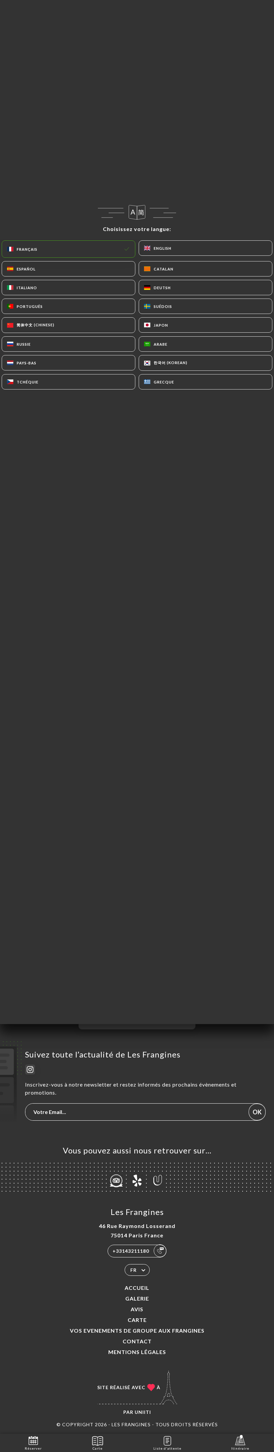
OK (257, 1112)
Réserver (33, 1448)
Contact (137, 1341)
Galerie (137, 1298)
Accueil (137, 1288)
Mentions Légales (137, 1352)
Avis (137, 1309)
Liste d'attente (167, 1448)
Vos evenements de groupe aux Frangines (137, 1330)
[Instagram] (30, 1070)
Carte (137, 1320)
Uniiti (143, 1412)
